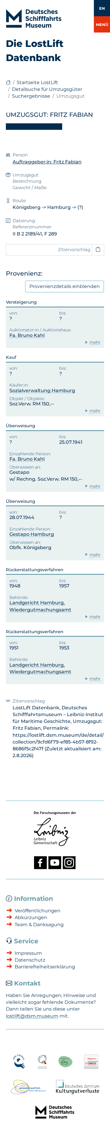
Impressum (28, 953)
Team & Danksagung (39, 924)
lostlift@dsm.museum (32, 1016)
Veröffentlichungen (37, 910)
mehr (95, 342)
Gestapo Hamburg (31, 534)
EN (102, 8)
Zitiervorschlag (74, 249)
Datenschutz (30, 960)
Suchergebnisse (31, 96)
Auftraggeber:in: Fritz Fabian (47, 162)
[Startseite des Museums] (8, 82)
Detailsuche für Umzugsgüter (47, 89)
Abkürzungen (31, 917)
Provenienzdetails (64, 286)
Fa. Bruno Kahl (27, 335)
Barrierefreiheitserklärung (45, 967)
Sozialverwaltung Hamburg (42, 390)
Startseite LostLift (37, 82)
